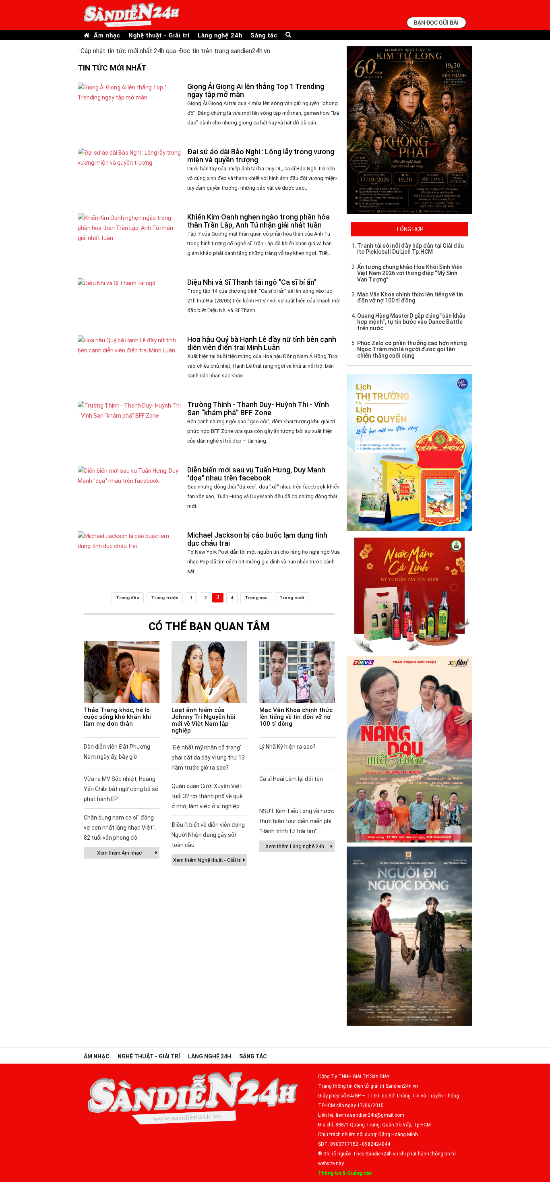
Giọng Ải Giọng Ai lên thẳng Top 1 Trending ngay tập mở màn (255, 90)
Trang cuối (291, 597)
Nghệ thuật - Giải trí (159, 35)
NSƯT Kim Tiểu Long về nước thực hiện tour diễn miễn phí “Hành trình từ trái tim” (296, 821)
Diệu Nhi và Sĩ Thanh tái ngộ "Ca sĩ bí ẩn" (251, 282)
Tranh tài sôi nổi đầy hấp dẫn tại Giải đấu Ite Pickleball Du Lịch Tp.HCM (410, 248)
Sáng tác (263, 35)
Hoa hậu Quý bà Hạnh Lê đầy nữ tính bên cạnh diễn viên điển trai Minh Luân (261, 343)
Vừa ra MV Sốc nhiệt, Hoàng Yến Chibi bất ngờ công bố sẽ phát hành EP (121, 789)
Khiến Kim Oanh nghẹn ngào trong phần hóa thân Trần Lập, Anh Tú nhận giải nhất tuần (258, 221)
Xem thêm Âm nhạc (119, 853)
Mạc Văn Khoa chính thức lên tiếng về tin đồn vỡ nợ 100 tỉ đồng (296, 716)
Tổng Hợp (410, 229)
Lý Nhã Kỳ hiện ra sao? (287, 746)
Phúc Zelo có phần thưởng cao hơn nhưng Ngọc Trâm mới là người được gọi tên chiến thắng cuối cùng (412, 349)
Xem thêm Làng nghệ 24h (294, 846)
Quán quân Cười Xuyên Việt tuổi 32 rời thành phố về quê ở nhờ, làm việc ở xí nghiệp (207, 796)
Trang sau (256, 597)
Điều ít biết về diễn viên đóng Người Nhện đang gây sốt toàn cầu (208, 835)
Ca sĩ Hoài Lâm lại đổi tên (291, 779)
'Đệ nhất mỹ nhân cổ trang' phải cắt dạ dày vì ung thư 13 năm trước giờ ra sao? (208, 757)
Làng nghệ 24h (220, 35)
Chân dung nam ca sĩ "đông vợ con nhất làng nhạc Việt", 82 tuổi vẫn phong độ (120, 827)
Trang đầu (127, 597)
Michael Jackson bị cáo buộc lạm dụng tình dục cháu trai (257, 539)
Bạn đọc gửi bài (436, 22)
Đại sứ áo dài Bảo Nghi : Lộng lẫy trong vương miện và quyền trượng (260, 155)
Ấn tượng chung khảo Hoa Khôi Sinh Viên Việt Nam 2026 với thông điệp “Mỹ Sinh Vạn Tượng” (410, 273)
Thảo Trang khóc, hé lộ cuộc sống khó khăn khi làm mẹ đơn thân (117, 716)
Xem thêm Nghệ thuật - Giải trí (207, 860)
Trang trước (164, 597)
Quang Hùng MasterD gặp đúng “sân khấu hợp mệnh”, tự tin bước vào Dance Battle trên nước (411, 322)
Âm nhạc (107, 35)
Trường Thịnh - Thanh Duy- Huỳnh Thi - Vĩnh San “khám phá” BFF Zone (258, 408)
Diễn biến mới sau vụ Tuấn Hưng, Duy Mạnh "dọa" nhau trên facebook (256, 474)
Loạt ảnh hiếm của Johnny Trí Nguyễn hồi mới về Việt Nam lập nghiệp (204, 720)
